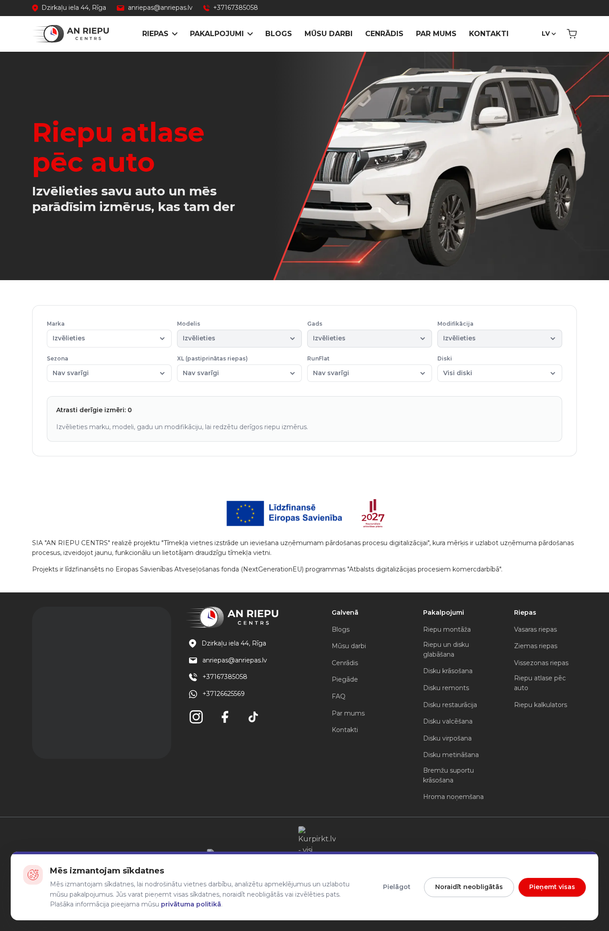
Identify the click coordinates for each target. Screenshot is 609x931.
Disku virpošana (447, 738)
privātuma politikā (191, 904)
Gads (326, 331)
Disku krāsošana (448, 671)
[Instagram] (196, 717)
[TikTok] (253, 717)
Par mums (436, 33)
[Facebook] (225, 717)
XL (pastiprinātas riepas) (212, 366)
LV (546, 33)
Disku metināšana (451, 755)
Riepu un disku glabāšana (446, 649)
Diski (454, 366)
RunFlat (328, 366)
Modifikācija (456, 331)
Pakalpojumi (217, 33)
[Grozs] (572, 34)
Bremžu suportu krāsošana (448, 775)
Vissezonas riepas (541, 663)
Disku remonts (446, 688)
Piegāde (345, 679)
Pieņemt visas (552, 887)
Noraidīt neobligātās (469, 887)
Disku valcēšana (448, 721)
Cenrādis (384, 33)
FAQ (339, 696)
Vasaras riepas (535, 629)
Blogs (278, 33)
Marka (66, 331)
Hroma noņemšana (453, 797)
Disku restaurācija (450, 705)
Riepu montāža (447, 629)
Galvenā (345, 612)
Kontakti (489, 33)
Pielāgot (397, 887)
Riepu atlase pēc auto (540, 683)
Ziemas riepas (535, 646)
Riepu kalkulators (540, 705)
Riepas (155, 33)
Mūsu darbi (328, 33)
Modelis (196, 331)
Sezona (68, 366)
